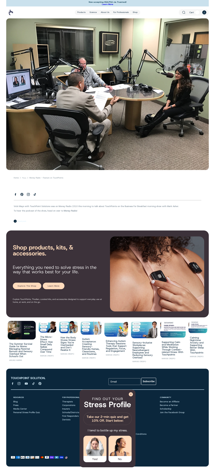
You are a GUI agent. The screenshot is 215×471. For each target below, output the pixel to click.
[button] (183, 12)
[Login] (204, 12)
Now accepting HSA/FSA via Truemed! (107, 2)
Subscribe (149, 381)
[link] (107, 410)
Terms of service (197, 461)
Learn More (107, 4)
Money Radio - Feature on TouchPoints (46, 178)
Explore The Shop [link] (27, 286)
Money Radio (70, 210)
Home (16, 178)
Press (24, 178)
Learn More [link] (53, 286)
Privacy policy (181, 461)
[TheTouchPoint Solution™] (11, 12)
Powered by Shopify (150, 461)
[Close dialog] (131, 394)
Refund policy (167, 461)
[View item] (12, 383)
